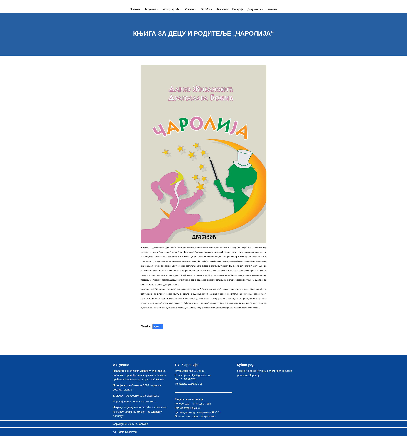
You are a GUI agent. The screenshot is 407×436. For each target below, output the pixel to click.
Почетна (135, 9)
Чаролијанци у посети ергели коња (134, 401)
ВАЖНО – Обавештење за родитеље (136, 395)
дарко (157, 326)
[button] (157, 9)
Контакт (272, 9)
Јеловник (222, 9)
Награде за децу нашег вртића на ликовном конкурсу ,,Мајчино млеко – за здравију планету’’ (140, 412)
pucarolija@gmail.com (197, 375)
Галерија (237, 9)
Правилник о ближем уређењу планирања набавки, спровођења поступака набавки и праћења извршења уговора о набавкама (139, 375)
